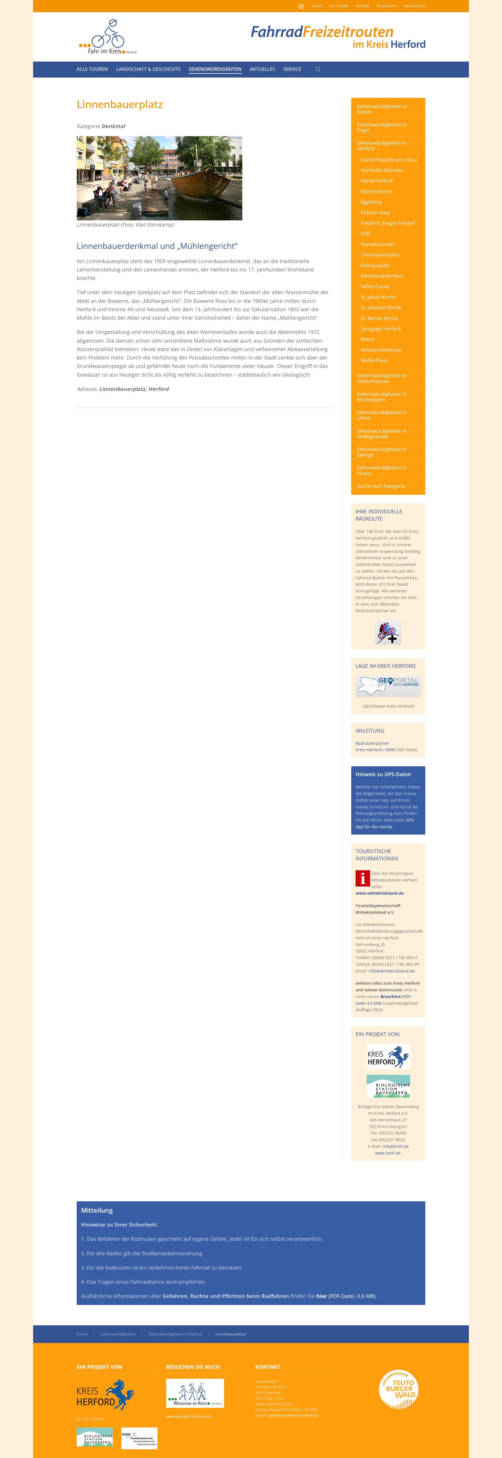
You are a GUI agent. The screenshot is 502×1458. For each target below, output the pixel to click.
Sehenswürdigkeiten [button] (215, 69)
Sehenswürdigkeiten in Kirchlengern (382, 397)
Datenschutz (414, 5)
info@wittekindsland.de (392, 971)
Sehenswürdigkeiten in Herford (382, 146)
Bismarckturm (376, 191)
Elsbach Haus (375, 212)
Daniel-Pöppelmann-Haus (389, 160)
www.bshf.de (388, 1153)
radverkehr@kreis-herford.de (293, 1415)
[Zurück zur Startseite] (107, 37)
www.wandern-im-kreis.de (188, 1416)
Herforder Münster (382, 170)
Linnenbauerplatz (380, 254)
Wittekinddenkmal (381, 350)
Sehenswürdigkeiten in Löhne (382, 415)
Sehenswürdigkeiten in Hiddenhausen (382, 378)
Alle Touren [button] (92, 69)
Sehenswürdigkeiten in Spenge (382, 452)
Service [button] (292, 69)
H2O (365, 233)
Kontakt (363, 5)
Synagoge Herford (381, 329)
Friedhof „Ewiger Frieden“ (388, 223)
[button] (318, 69)
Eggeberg (371, 202)
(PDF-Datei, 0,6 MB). (346, 1295)
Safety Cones (375, 286)
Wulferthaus (374, 360)
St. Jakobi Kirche (378, 297)
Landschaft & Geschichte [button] (148, 69)
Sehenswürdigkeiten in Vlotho (382, 470)
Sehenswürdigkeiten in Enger (382, 127)
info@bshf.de (396, 1146)
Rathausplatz (375, 265)
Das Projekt (339, 5)
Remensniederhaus (382, 276)
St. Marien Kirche (379, 318)
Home (316, 5)
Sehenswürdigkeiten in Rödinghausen (382, 434)
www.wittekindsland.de (380, 893)
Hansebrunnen (377, 244)
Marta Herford (376, 180)
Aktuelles (262, 69)
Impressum (387, 5)
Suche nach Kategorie (381, 486)
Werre (367, 339)
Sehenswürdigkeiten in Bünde (382, 109)
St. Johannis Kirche (381, 307)
